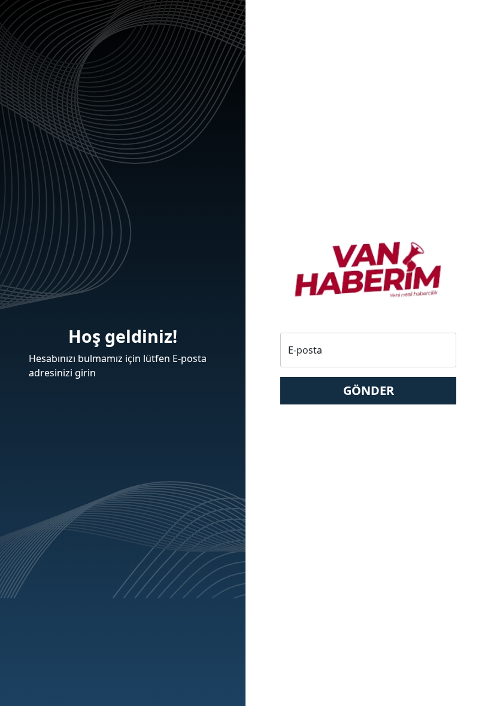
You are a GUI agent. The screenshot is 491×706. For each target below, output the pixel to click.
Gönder (368, 390)
